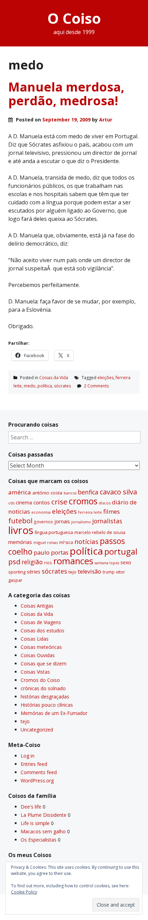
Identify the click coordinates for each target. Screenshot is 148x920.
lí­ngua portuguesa (54, 532)
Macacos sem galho (43, 831)
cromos (83, 501)
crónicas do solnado (43, 688)
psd (14, 561)
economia (41, 512)
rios (48, 562)
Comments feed (39, 772)
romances (73, 561)
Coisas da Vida (53, 378)
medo (29, 386)
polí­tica (45, 386)
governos (43, 521)
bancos (70, 493)
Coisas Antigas (37, 605)
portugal (120, 551)
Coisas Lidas (35, 638)
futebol (20, 520)
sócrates (62, 386)
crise (59, 501)
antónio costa (47, 493)
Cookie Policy (24, 892)
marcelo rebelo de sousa (99, 532)
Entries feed (34, 764)
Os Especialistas (38, 839)
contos (41, 502)
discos (104, 502)
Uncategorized (37, 729)
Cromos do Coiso (40, 680)
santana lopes (107, 562)
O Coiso (74, 18)
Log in (27, 755)
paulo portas (51, 552)
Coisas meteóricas (41, 647)
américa (19, 492)
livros (20, 530)
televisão (89, 571)
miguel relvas (45, 542)
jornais (62, 521)
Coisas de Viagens (41, 622)
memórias (20, 541)
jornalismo (81, 521)
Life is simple (35, 823)
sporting (16, 572)
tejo (72, 572)
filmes (111, 511)
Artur (105, 119)
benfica (88, 492)
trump (109, 572)
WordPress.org (37, 780)
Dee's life (31, 806)
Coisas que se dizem (43, 663)
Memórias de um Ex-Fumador (54, 713)
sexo (125, 562)
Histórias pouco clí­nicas (47, 705)
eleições (105, 378)
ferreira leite (90, 512)
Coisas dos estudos (42, 630)
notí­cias (86, 541)
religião (32, 562)
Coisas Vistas (35, 671)
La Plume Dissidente (43, 815)
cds (11, 502)
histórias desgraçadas (45, 696)
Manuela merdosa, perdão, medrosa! (66, 93)
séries (33, 571)
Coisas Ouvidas (38, 655)
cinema (24, 502)
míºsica (66, 542)
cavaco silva (118, 491)
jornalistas (107, 521)
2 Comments (96, 386)
